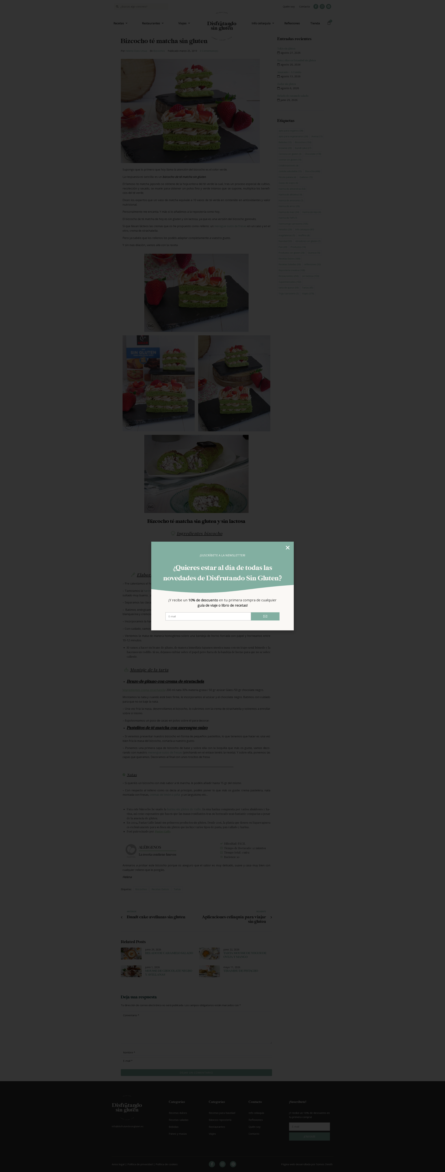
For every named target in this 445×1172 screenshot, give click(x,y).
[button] (287, 547)
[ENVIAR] (265, 616)
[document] (222, 586)
